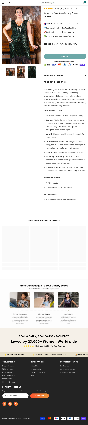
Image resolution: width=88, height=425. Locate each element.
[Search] (9, 3)
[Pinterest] (16, 404)
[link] (15, 264)
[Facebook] (4, 404)
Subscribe (39, 396)
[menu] (3, 2)
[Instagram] (10, 404)
